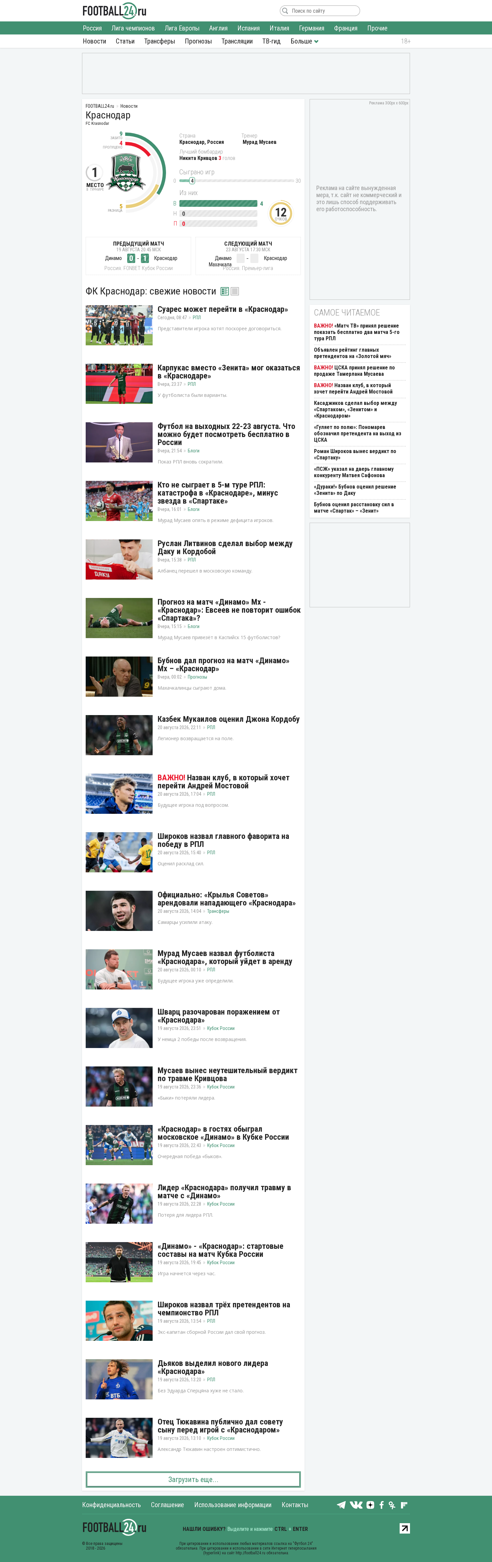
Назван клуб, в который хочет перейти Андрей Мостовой (224, 781)
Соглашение (167, 1505)
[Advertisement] (246, 73)
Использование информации (232, 1505)
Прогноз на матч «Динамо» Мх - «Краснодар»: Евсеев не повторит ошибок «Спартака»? (229, 610)
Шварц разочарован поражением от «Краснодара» (219, 1016)
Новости (94, 41)
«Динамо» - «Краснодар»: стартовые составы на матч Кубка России (220, 1250)
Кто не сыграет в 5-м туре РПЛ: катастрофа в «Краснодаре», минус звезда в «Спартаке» (218, 493)
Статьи (125, 41)
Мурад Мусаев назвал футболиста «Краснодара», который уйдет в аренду (225, 957)
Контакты (294, 1505)
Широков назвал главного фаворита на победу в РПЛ (223, 840)
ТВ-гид (271, 41)
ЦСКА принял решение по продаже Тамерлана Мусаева (354, 370)
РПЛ (197, 317)
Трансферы (159, 41)
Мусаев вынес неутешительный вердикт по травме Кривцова (228, 1074)
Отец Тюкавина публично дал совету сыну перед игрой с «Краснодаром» (220, 1426)
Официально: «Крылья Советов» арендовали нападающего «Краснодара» (227, 898)
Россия (92, 28)
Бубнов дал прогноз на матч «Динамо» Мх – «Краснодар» (224, 664)
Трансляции (237, 41)
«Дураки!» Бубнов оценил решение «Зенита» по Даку (355, 490)
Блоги (193, 450)
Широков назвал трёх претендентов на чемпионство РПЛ (224, 1308)
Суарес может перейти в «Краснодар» (223, 309)
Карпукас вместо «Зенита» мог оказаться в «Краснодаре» (229, 371)
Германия (311, 28)
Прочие (377, 28)
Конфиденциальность (111, 1505)
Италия (279, 28)
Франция (345, 28)
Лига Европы (182, 28)
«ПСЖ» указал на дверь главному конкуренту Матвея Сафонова (354, 472)
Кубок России (221, 1028)
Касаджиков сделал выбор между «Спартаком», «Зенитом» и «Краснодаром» (355, 409)
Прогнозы (198, 41)
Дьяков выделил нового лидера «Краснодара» (213, 1367)
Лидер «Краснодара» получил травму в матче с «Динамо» (224, 1191)
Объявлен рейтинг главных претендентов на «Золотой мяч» (352, 353)
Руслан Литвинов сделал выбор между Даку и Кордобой (225, 547)
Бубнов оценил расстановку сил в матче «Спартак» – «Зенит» (354, 507)
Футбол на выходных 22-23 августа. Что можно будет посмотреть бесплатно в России (226, 434)
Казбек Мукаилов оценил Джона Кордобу (229, 719)
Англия (218, 28)
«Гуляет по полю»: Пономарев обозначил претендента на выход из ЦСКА (357, 433)
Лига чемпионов (133, 28)
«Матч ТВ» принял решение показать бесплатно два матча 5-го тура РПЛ (357, 332)
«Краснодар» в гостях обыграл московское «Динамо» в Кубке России (223, 1133)
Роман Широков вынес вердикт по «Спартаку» (355, 454)
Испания (248, 28)
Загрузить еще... (193, 1479)
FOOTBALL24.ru (114, 10)
